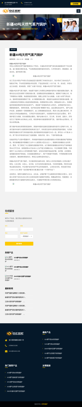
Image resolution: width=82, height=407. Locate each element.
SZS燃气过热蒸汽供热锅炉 (53, 353)
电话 (6, 233)
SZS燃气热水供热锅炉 (21, 257)
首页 (8, 29)
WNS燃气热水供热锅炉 (21, 267)
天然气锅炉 (23, 66)
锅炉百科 (15, 29)
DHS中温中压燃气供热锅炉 (22, 276)
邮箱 (21, 226)
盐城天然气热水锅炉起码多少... (15, 297)
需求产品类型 (24, 233)
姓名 (6, 226)
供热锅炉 (45, 404)
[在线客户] (59, 20)
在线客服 (75, 3)
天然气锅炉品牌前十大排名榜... (15, 293)
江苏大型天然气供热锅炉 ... (15, 301)
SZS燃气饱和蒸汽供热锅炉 (53, 358)
